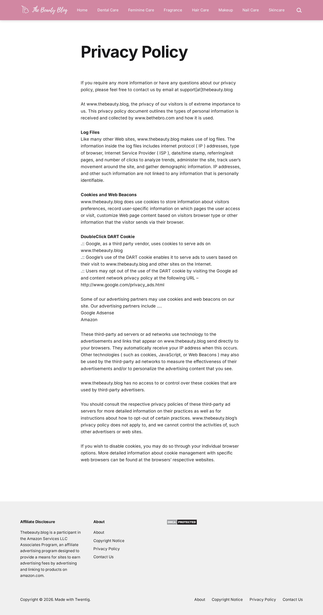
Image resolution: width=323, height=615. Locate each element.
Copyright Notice (108, 540)
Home (82, 10)
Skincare (277, 10)
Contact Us (103, 556)
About (98, 532)
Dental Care (108, 10)
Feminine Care (141, 10)
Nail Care (251, 10)
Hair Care (200, 10)
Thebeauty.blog (34, 532)
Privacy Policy (106, 548)
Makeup (226, 10)
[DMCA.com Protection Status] (182, 522)
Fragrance (173, 10)
